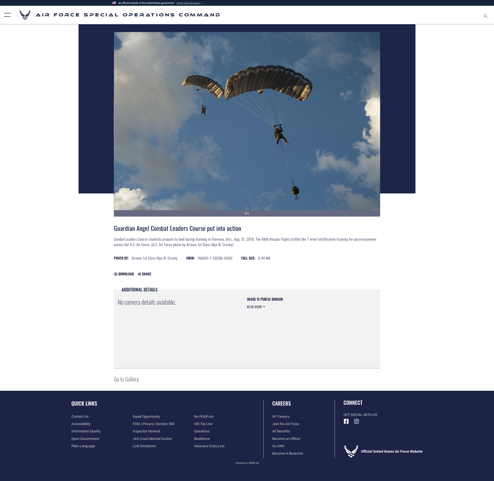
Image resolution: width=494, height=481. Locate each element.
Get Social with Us (360, 415)
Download (125, 273)
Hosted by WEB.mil (247, 462)
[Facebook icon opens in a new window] (346, 421)
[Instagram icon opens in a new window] (356, 421)
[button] (190, 3)
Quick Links (84, 403)
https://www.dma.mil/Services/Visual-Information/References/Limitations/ (292, 331)
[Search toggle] (486, 15)
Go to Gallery (126, 379)
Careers (281, 403)
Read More (255, 307)
